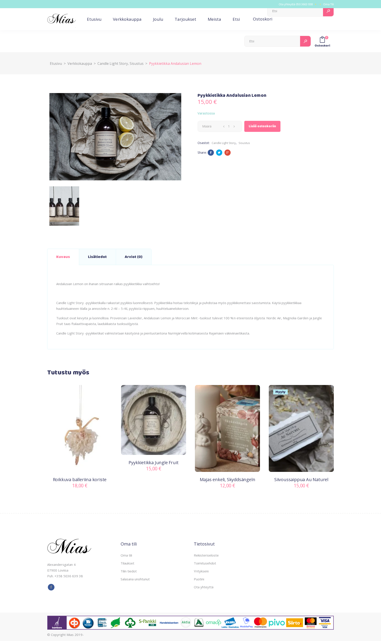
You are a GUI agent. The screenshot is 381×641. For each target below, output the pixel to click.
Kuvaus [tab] (63, 257)
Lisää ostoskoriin (262, 126)
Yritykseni (201, 571)
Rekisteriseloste (206, 555)
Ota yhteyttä (203, 587)
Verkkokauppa (79, 63)
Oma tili (126, 555)
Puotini (199, 579)
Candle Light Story (112, 63)
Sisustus (137, 63)
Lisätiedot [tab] (97, 257)
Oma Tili (328, 4)
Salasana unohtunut (135, 579)
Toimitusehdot (205, 563)
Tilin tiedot (129, 571)
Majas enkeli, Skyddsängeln (227, 479)
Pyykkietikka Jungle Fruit (153, 462)
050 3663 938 (304, 4)
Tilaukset (127, 563)
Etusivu (56, 63)
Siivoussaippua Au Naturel (301, 479)
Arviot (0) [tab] (133, 257)
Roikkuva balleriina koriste (80, 479)
